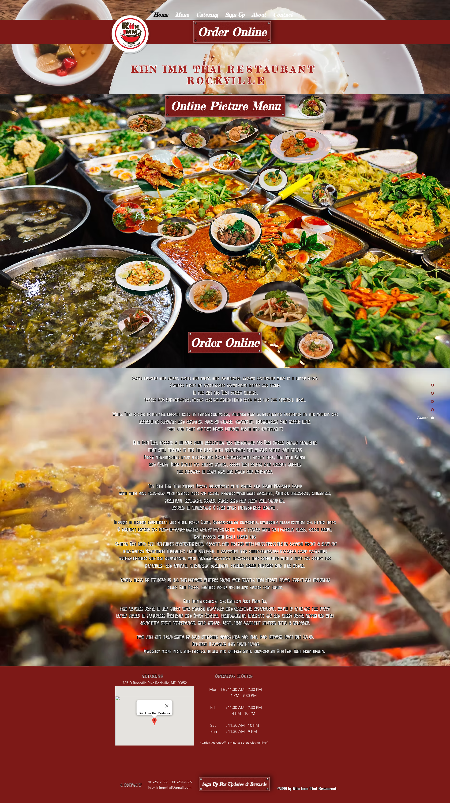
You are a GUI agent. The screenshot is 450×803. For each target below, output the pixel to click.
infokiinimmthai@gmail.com (169, 787)
